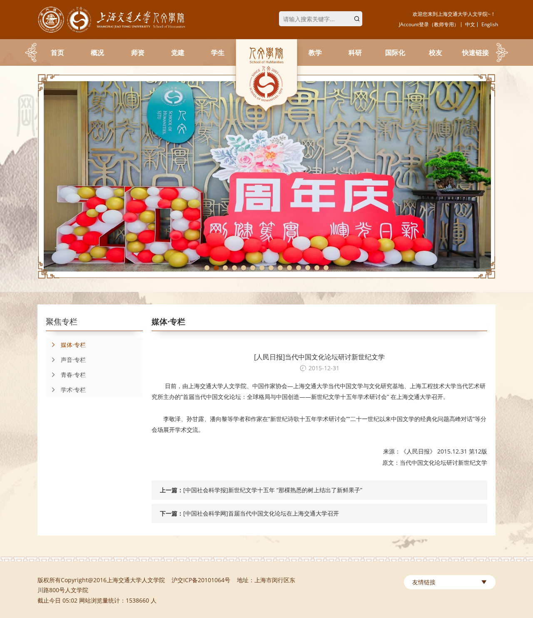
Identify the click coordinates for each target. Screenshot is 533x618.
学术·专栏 (73, 390)
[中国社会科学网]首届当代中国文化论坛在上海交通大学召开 (261, 513)
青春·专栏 (73, 375)
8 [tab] (271, 267)
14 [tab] (326, 267)
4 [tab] (234, 267)
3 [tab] (225, 267)
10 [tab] (289, 267)
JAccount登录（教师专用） (429, 24)
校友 (435, 52)
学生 (217, 52)
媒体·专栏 (73, 345)
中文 (470, 24)
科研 (355, 52)
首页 (57, 52)
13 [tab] (316, 267)
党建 (177, 52)
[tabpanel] (266, 176)
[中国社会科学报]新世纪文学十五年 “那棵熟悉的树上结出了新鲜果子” (272, 490)
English (489, 24)
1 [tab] (206, 267)
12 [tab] (307, 267)
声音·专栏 (73, 360)
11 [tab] (298, 267)
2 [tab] (216, 267)
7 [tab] (261, 267)
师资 (137, 52)
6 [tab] (252, 267)
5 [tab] (243, 267)
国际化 (395, 52)
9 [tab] (280, 267)
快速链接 (475, 52)
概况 (97, 52)
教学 (315, 52)
